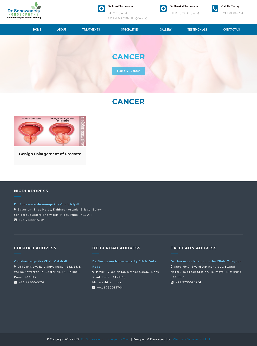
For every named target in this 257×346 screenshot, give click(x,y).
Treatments (91, 29)
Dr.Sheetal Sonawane (184, 6)
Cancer (135, 70)
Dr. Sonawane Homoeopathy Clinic (106, 339)
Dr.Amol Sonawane (120, 6)
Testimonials (197, 29)
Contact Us (231, 29)
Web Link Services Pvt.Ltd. (191, 339)
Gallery (165, 29)
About (61, 29)
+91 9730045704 (232, 13)
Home (37, 29)
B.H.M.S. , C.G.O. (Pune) (184, 13)
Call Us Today (230, 6)
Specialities (130, 29)
